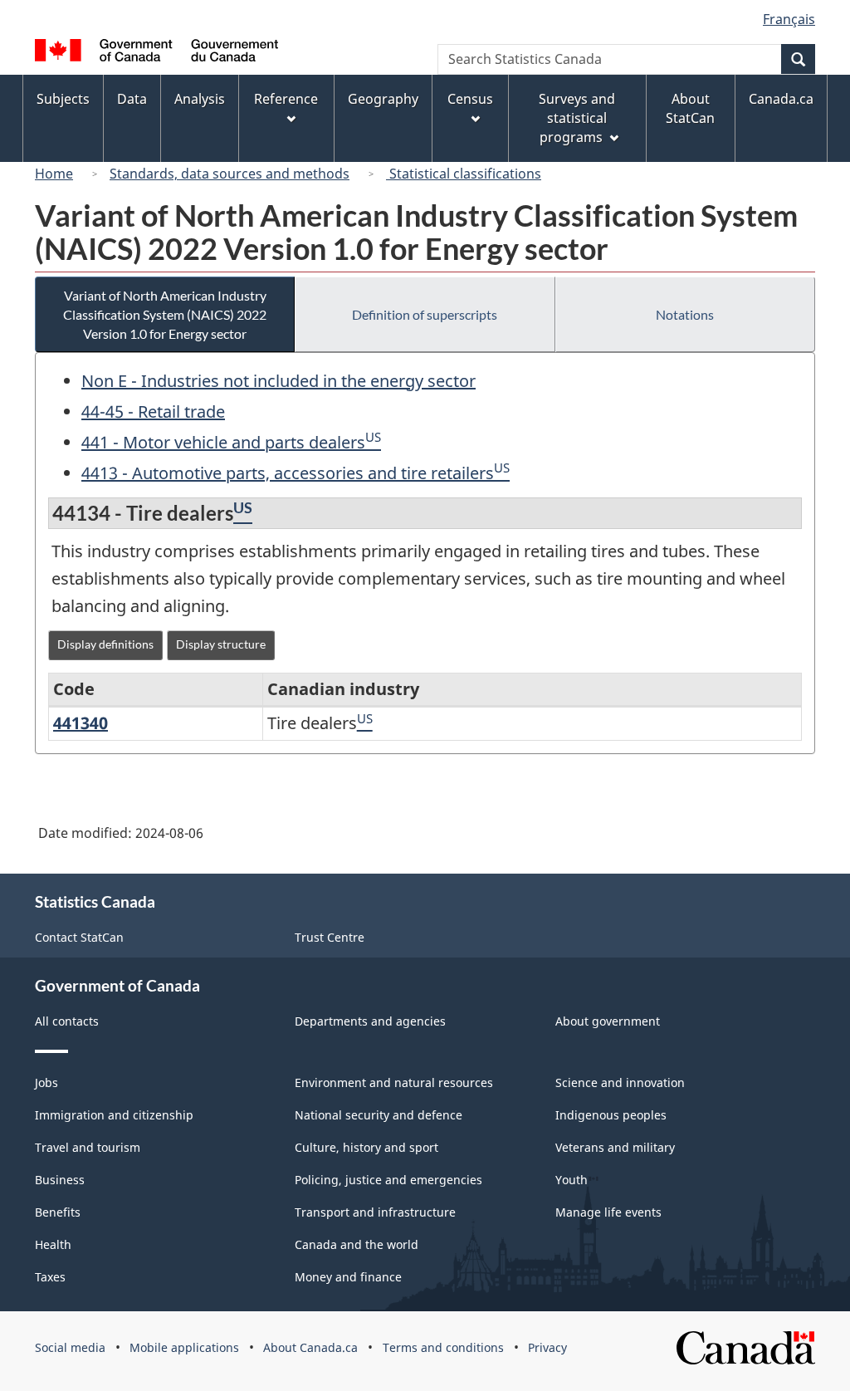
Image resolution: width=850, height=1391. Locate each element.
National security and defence (378, 1115)
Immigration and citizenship (114, 1115)
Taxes (50, 1277)
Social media (70, 1347)
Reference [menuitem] (286, 99)
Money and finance (348, 1277)
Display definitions (105, 644)
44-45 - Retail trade (153, 411)
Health (53, 1244)
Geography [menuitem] (383, 99)
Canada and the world (356, 1244)
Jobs (46, 1082)
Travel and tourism (87, 1147)
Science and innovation (620, 1082)
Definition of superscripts (424, 314)
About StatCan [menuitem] (690, 108)
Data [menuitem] (132, 99)
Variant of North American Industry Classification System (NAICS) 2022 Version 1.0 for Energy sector (164, 314)
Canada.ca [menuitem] (781, 99)
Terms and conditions (443, 1347)
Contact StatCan (79, 937)
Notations (685, 314)
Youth (571, 1180)
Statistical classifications (463, 173)
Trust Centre (329, 937)
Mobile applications (184, 1347)
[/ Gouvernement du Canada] (156, 52)
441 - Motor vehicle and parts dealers (223, 442)
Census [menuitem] (470, 99)
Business (60, 1180)
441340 (80, 723)
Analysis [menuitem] (199, 99)
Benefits (58, 1212)
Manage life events (608, 1212)
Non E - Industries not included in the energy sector (278, 381)
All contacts (67, 1021)
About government (607, 1021)
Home (54, 173)
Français (789, 19)
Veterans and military (615, 1147)
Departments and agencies (370, 1021)
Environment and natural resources (394, 1082)
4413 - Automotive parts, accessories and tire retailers (287, 473)
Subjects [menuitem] (63, 99)
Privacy (547, 1347)
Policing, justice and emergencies (388, 1180)
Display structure (221, 644)
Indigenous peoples (611, 1115)
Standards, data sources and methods (229, 173)
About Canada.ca (310, 1347)
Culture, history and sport (366, 1147)
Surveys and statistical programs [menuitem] (577, 118)
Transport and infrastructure (375, 1212)
